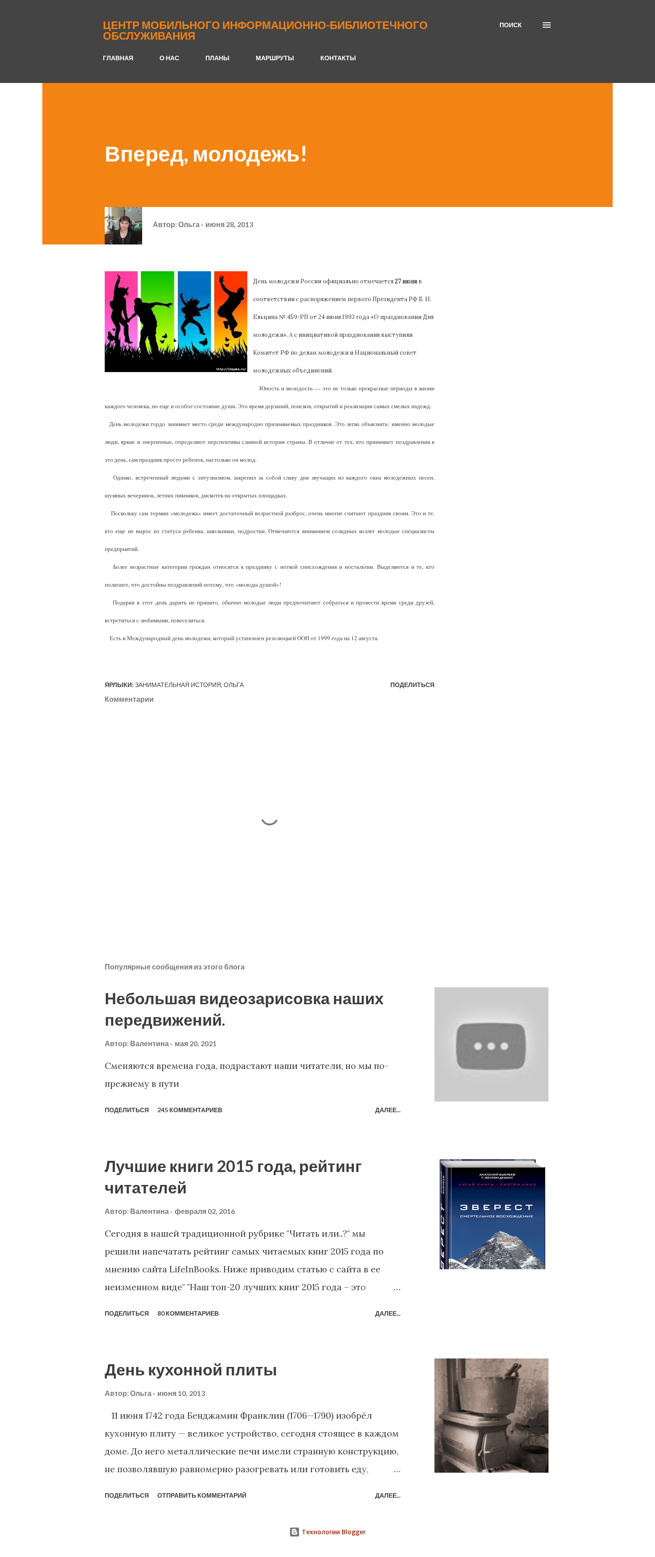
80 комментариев (188, 1313)
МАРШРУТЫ (275, 58)
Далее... (388, 1110)
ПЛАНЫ (217, 58)
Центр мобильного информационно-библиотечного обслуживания (265, 30)
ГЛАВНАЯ (118, 58)
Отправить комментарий (201, 1495)
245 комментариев (189, 1110)
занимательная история (178, 684)
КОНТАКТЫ (338, 58)
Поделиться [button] (412, 684)
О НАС (169, 58)
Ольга (234, 684)
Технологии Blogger (333, 1532)
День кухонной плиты (191, 1369)
